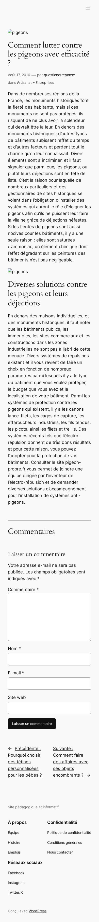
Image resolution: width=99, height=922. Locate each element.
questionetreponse (59, 75)
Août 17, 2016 (19, 75)
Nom (14, 648)
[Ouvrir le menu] (88, 8)
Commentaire (23, 589)
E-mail (16, 672)
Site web (17, 697)
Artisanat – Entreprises (35, 82)
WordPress (37, 911)
